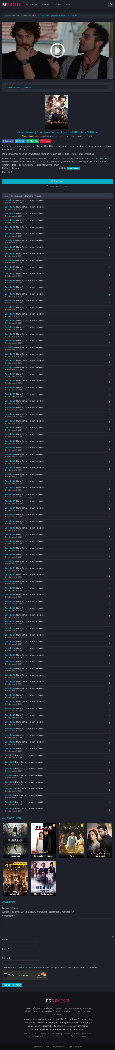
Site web (6, 958)
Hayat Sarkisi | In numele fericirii (21, 87)
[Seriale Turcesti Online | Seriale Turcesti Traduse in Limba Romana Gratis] (11, 6)
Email (5, 949)
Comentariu (8, 916)
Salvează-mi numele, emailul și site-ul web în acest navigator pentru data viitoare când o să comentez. (50, 967)
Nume (5, 939)
